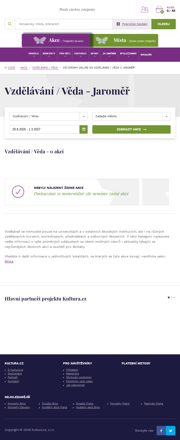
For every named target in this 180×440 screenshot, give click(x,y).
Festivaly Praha (153, 403)
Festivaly (80, 53)
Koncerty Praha (119, 403)
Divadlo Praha (84, 403)
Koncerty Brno (17, 403)
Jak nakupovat (75, 385)
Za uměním (109, 53)
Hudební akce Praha (54, 407)
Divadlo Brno (50, 403)
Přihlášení (72, 369)
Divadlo (34, 53)
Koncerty (49, 53)
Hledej (164, 24)
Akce (24, 67)
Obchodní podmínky (79, 377)
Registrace (72, 373)
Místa (9, 261)
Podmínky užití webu (79, 381)
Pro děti (64, 53)
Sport (95, 53)
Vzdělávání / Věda (45, 67)
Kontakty (13, 381)
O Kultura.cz (15, 369)
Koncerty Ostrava (19, 407)
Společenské (128, 53)
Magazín (146, 54)
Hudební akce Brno (88, 407)
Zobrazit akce (129, 129)
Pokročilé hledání (134, 24)
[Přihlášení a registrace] (144, 9)
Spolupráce (15, 373)
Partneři (13, 377)
